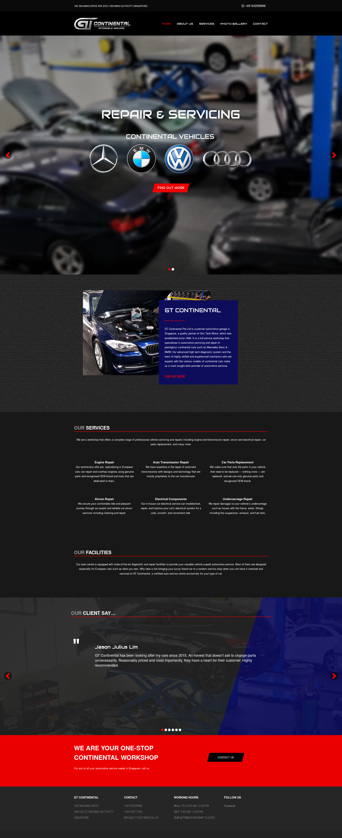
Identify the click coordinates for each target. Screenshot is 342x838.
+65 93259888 (255, 5)
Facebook (229, 806)
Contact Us (226, 757)
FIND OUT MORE (175, 376)
